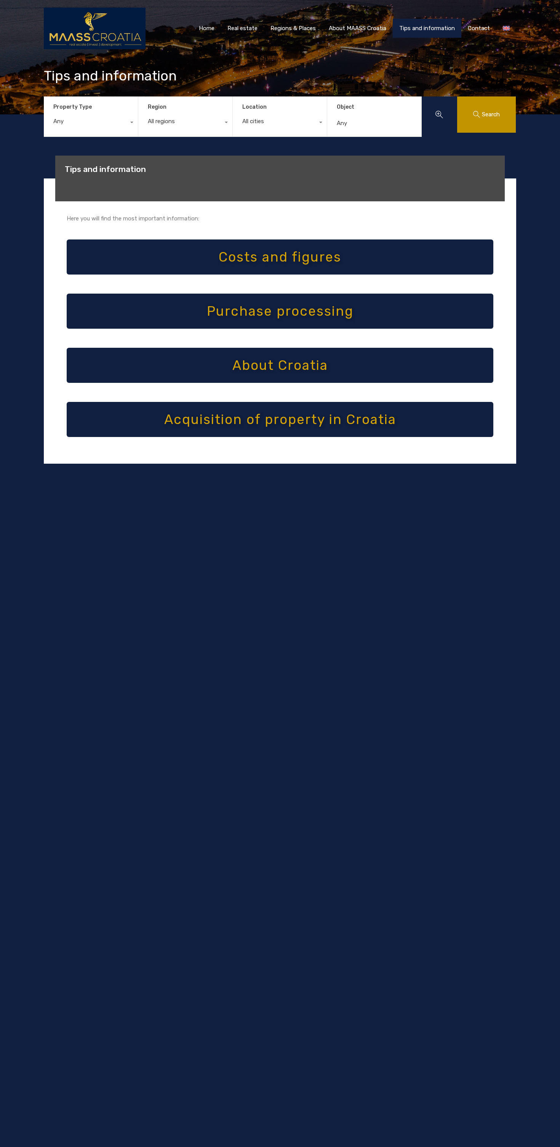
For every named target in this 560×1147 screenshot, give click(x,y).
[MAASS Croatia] (95, 45)
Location (254, 107)
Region (157, 107)
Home (206, 28)
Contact (479, 28)
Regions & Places (293, 28)
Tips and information (427, 28)
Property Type (72, 107)
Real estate (242, 28)
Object (345, 107)
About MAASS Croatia (357, 28)
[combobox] (91, 123)
